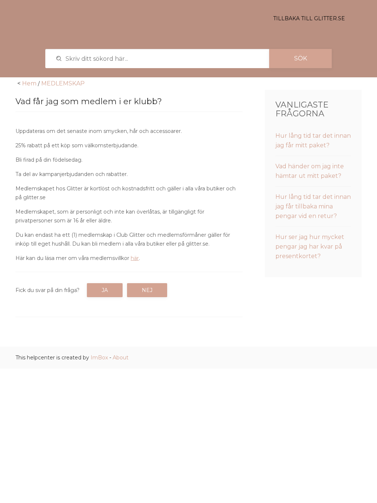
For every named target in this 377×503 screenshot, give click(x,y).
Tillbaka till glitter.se (309, 18)
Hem (29, 83)
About (120, 357)
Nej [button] (147, 290)
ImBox (99, 357)
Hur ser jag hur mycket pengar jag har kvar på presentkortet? (309, 246)
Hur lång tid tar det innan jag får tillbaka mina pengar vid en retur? (313, 206)
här (135, 258)
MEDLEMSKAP (63, 83)
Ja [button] (105, 290)
